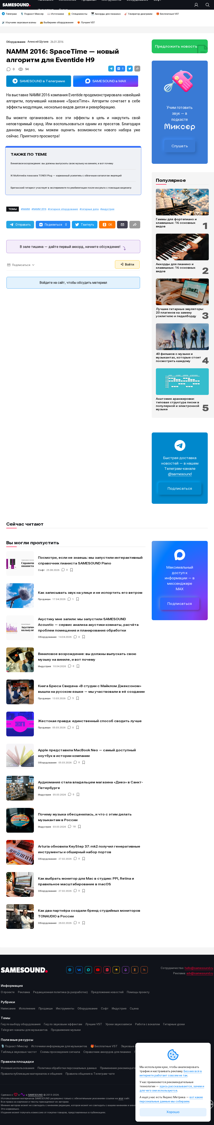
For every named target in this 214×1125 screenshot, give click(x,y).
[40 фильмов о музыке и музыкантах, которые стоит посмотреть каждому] (182, 336)
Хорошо (173, 1112)
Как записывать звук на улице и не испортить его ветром (90, 593)
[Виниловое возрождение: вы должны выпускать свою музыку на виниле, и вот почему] (20, 659)
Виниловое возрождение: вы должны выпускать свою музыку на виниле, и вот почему (62, 163)
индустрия (108, 209)
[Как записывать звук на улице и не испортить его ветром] (20, 595)
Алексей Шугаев (38, 41)
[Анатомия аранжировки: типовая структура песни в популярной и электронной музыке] (182, 381)
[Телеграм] (69, 969)
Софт (41, 570)
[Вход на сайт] (197, 5)
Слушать (180, 146)
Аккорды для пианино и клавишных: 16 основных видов (175, 267)
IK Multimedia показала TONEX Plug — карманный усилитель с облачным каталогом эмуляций (66, 175)
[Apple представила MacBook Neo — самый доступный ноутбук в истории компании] (20, 756)
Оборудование (15, 41)
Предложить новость (176, 46)
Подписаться (180, 489)
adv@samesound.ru (199, 973)
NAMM (26, 209)
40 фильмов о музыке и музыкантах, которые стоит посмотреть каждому (178, 357)
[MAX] (88, 969)
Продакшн (44, 599)
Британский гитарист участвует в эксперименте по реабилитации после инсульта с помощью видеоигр (71, 187)
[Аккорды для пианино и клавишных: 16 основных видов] (182, 247)
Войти (129, 264)
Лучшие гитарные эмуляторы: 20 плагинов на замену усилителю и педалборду (180, 312)
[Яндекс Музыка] (116, 969)
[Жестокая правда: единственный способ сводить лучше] (20, 724)
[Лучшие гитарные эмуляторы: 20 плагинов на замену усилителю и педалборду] (182, 292)
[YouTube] (97, 969)
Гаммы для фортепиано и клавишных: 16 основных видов (176, 222)
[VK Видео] (107, 969)
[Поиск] (205, 5)
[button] (111, 69)
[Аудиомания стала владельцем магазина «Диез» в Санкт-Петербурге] (20, 788)
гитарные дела (90, 209)
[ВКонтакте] (79, 969)
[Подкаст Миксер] (125, 969)
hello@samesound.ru (199, 968)
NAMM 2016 (39, 209)
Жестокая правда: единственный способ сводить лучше (90, 721)
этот (120, 1098)
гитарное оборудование (64, 209)
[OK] (134, 969)
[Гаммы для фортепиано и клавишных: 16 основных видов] (182, 202)
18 (74, 826)
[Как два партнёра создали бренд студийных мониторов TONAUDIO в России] (20, 916)
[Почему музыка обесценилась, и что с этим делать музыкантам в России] (20, 820)
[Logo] (17, 4)
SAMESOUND (35, 1094)
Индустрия (44, 666)
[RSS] (144, 969)
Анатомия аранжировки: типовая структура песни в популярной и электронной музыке (177, 404)
